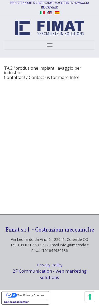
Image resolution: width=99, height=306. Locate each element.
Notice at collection (16, 301)
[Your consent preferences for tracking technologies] (90, 297)
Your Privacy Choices (30, 295)
